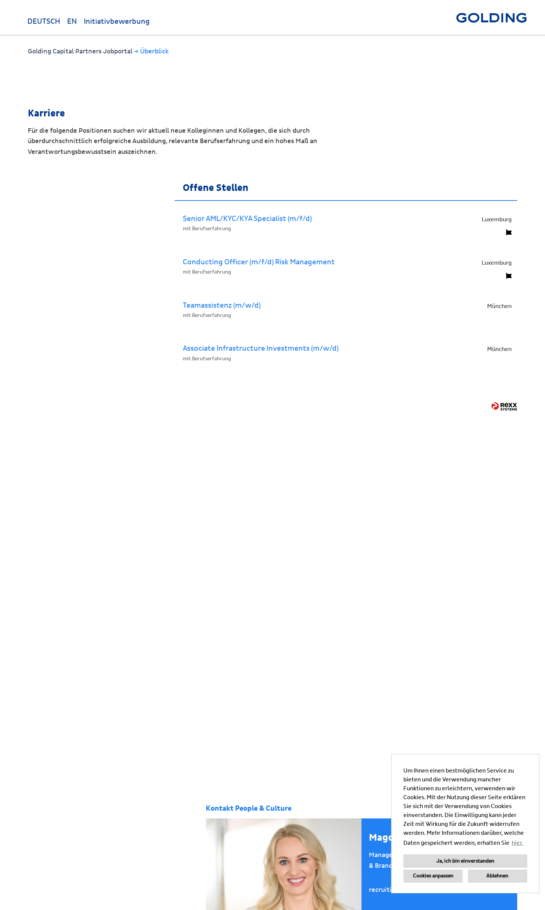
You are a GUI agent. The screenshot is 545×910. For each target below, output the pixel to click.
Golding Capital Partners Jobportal (81, 51)
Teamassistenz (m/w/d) (222, 305)
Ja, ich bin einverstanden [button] (465, 861)
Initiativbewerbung (117, 21)
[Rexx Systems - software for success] (504, 406)
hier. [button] (517, 843)
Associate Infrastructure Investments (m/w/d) (260, 348)
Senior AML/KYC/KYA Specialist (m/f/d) (247, 218)
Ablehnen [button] (497, 876)
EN (72, 21)
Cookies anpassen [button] (433, 876)
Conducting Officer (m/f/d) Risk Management (259, 262)
